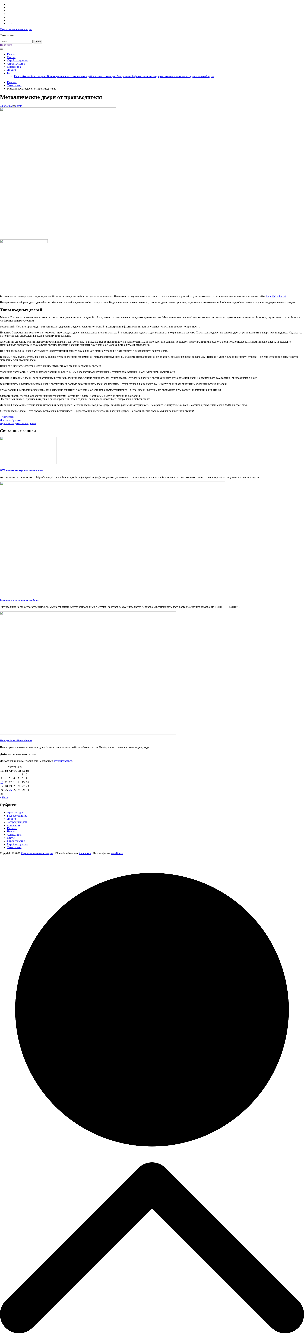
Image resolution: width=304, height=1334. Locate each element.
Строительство (16, 63)
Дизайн (11, 69)
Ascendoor (85, 853)
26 (10, 789)
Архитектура (15, 812)
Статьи (11, 57)
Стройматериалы (17, 60)
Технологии (7, 416)
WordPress (117, 853)
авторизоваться (63, 760)
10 (2, 782)
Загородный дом (17, 821)
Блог (10, 73)
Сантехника (14, 66)
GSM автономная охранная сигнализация (21, 470)
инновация (13, 825)
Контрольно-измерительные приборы (19, 600)
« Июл (4, 797)
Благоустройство (17, 815)
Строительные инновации (16, 29)
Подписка (6, 44)
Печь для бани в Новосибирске (16, 740)
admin (18, 105)
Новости (12, 831)
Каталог (12, 828)
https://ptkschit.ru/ (276, 296)
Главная (12, 54)
